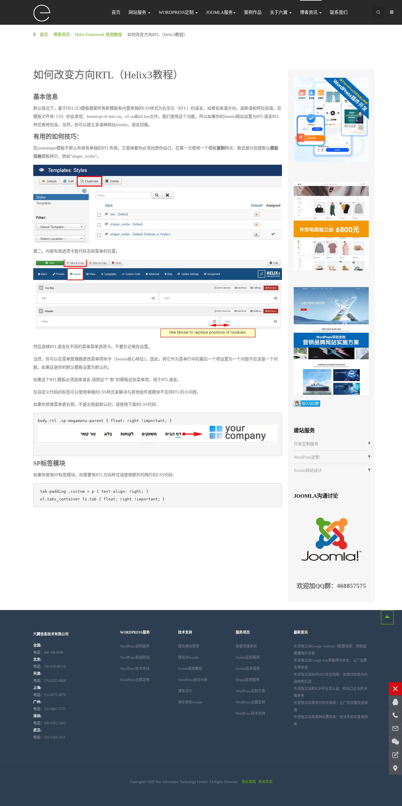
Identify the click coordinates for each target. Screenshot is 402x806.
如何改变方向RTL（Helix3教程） (108, 75)
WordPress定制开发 (250, 691)
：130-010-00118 (49, 667)
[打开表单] (395, 755)
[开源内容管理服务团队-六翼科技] (42, 13)
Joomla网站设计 (308, 470)
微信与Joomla (188, 657)
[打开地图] (395, 768)
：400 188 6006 (48, 652)
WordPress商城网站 (134, 657)
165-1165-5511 (49, 737)
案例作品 (253, 12)
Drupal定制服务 (248, 680)
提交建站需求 (188, 646)
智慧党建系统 (246, 646)
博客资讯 (309, 12)
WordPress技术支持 (134, 669)
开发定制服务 (306, 444)
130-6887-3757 (49, 709)
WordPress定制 (177, 12)
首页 (116, 12)
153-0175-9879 (49, 695)
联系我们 (339, 12)
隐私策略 (249, 782)
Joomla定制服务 (248, 657)
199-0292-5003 (49, 723)
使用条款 (265, 782)
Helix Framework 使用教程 (98, 34)
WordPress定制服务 (134, 646)
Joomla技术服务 (248, 669)
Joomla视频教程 (190, 669)
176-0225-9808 (49, 681)
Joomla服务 (219, 12)
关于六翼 (279, 12)
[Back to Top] (387, 617)
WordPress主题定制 (134, 680)
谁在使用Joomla (190, 702)
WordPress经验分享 (192, 680)
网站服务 (138, 12)
